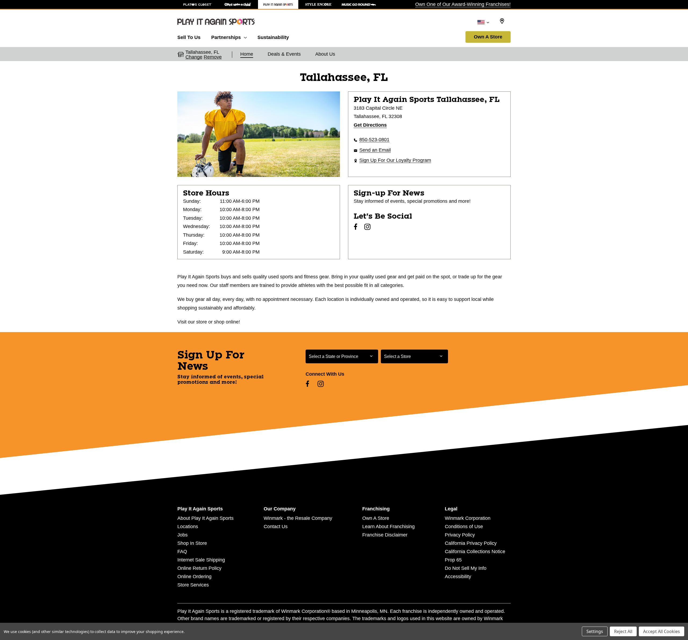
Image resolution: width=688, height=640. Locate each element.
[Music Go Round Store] (359, 4)
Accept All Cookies (661, 631)
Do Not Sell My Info (465, 568)
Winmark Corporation (467, 518)
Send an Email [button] (375, 150)
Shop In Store (192, 543)
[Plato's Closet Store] (197, 4)
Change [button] (193, 57)
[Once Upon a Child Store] (238, 4)
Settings (594, 631)
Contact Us (276, 526)
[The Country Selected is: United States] (483, 21)
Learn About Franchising (388, 526)
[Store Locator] (502, 21)
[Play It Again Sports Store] (278, 4)
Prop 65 (453, 560)
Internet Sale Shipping (201, 560)
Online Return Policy (199, 568)
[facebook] (355, 226)
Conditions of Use (464, 526)
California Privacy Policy (471, 543)
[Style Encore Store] (318, 4)
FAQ (182, 551)
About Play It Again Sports (205, 518)
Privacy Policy (460, 535)
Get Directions (370, 125)
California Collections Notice (475, 551)
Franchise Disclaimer (384, 535)
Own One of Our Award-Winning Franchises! (463, 4)
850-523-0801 (374, 139)
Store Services (193, 585)
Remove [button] (213, 57)
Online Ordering (194, 576)
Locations (187, 526)
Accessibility (458, 576)
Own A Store (488, 37)
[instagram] (367, 226)
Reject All (623, 631)
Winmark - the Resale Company (298, 518)
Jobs (182, 535)
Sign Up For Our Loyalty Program (395, 160)
